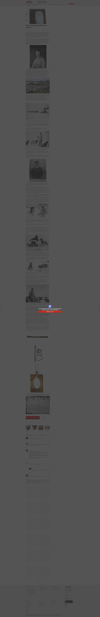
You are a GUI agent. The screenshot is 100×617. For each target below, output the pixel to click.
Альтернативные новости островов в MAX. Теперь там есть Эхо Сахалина (50, 309)
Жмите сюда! (50, 311)
